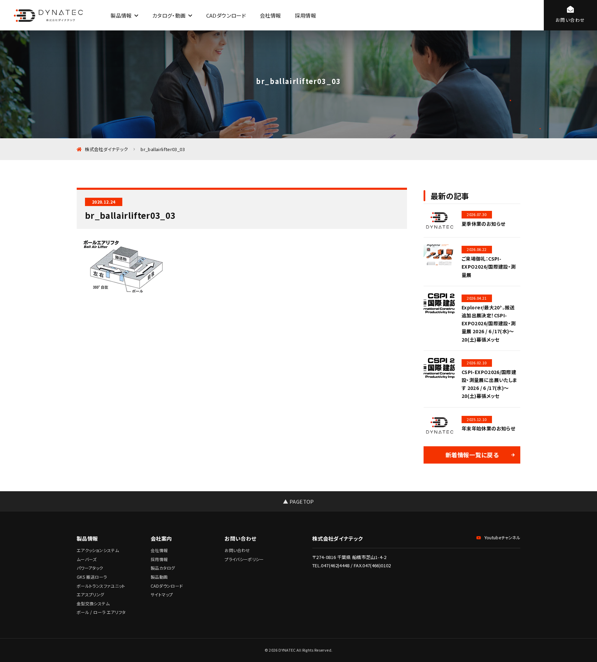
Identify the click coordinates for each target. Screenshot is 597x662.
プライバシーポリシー (244, 559)
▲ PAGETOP (298, 501)
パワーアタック (90, 568)
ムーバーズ (87, 559)
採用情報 (305, 15)
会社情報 (270, 15)
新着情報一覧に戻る (472, 454)
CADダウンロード (226, 15)
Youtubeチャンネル (502, 537)
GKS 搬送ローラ (92, 577)
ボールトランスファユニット (101, 586)
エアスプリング (90, 594)
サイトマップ (162, 594)
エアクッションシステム (98, 550)
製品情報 (121, 15)
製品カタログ (163, 568)
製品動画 (159, 577)
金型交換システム (93, 603)
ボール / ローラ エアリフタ (101, 612)
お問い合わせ (237, 550)
